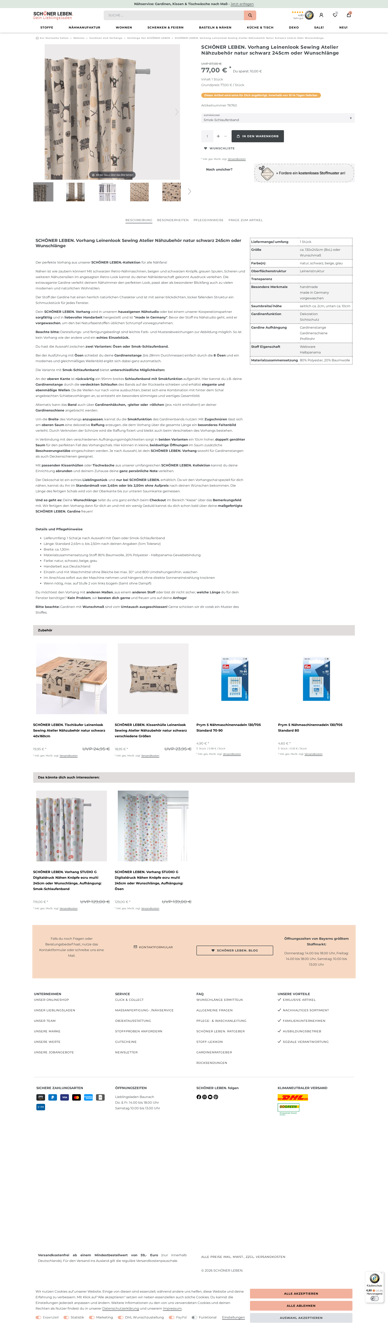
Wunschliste (222, 148)
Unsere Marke (47, 1031)
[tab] (139, 220)
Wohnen (124, 27)
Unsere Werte (47, 1042)
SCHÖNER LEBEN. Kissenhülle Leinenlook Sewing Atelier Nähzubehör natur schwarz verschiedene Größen (151, 730)
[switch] (375, 1298)
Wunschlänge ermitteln (219, 1000)
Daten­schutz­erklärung (120, 1308)
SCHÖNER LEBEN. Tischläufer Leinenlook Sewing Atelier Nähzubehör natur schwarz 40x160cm (69, 730)
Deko (294, 27)
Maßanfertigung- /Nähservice (144, 1010)
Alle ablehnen (301, 1306)
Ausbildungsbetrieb (302, 1031)
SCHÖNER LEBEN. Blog (237, 950)
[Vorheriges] (48, 112)
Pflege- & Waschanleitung (221, 1021)
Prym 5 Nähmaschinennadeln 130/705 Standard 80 (310, 727)
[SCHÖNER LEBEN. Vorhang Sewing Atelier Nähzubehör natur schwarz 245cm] (43, 192)
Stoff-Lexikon (209, 1042)
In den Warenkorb (260, 136)
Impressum (172, 1308)
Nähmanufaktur (84, 27)
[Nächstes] (177, 112)
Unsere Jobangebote (54, 1052)
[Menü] (381, 1273)
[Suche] (250, 15)
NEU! (343, 27)
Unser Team (45, 1021)
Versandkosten (237, 158)
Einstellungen (233, 1317)
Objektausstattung (133, 1021)
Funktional (207, 1317)
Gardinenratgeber (214, 1052)
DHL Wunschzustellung (144, 1317)
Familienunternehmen (304, 1021)
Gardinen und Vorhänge (105, 38)
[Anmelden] (321, 15)
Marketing (104, 1317)
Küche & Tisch (260, 27)
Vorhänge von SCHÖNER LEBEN (148, 38)
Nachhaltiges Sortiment (306, 1010)
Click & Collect (129, 1000)
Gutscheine (126, 1042)
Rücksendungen (211, 1063)
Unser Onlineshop (51, 1000)
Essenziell (51, 1317)
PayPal (181, 1317)
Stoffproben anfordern (138, 1031)
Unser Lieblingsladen (54, 1010)
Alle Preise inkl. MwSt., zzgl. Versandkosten (243, 1257)
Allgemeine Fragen (214, 1010)
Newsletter (126, 1052)
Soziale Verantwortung (306, 1042)
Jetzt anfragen (242, 4)
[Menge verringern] (225, 136)
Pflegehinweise (209, 220)
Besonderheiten (173, 220)
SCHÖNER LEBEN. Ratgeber (220, 1031)
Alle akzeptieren (301, 1293)
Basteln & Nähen (215, 27)
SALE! (319, 27)
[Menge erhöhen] (218, 136)
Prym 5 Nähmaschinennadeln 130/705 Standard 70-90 (228, 727)
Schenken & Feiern (166, 27)
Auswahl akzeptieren (301, 1318)
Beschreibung (138, 220)
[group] (71, 678)
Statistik (77, 1317)
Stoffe (46, 27)
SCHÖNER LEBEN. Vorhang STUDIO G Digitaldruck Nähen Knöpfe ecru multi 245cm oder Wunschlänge (67, 880)
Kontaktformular (156, 947)
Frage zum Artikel (246, 220)
